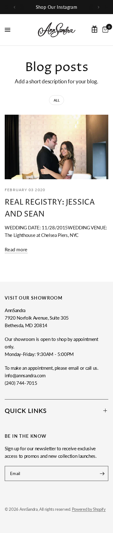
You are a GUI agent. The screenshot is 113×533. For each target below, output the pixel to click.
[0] (104, 29)
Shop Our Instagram (57, 7)
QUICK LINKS (26, 410)
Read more (16, 249)
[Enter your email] (102, 473)
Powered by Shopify (89, 509)
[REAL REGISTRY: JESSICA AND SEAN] (56, 147)
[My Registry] (94, 29)
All (57, 100)
